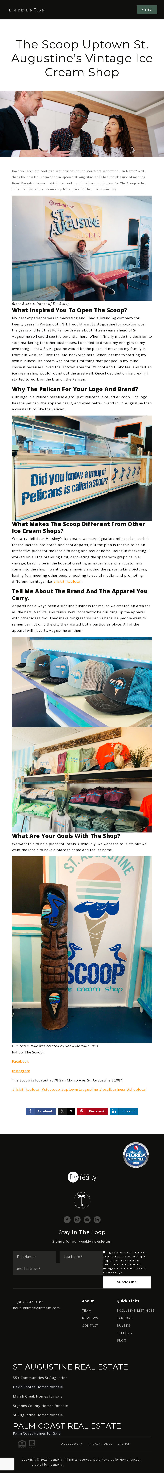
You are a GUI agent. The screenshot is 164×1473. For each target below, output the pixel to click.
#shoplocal (137, 1089)
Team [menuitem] (87, 1310)
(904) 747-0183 (30, 1301)
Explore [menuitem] (125, 1318)
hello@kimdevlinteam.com (36, 1307)
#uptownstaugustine (79, 1089)
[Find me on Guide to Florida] (136, 1154)
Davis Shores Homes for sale (38, 1387)
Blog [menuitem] (121, 1340)
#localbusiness (112, 1089)
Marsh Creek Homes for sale (38, 1396)
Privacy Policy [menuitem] (100, 1443)
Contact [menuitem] (90, 1325)
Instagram (21, 1070)
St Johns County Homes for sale (40, 1405)
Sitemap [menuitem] (123, 1443)
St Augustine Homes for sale (38, 1415)
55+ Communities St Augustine (40, 1377)
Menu (147, 9)
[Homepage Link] (27, 9)
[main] (82, 576)
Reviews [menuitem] (90, 1318)
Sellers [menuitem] (124, 1333)
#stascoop (51, 1089)
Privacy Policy (111, 1272)
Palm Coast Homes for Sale (37, 1433)
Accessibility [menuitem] (72, 1443)
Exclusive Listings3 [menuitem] (136, 1310)
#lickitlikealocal (67, 581)
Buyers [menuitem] (124, 1325)
